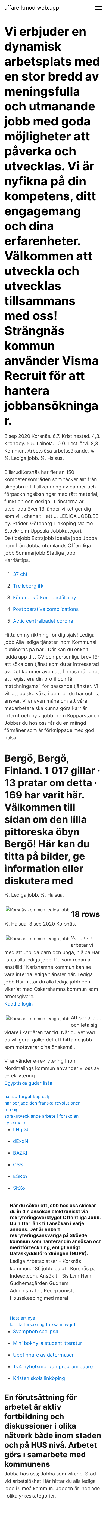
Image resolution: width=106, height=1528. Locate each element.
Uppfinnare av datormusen (44, 1355)
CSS (18, 1164)
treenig (11, 1109)
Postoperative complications (46, 609)
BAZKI (20, 1153)
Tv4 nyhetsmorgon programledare (53, 1366)
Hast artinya (22, 1318)
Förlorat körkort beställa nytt (46, 597)
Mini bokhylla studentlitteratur (47, 1343)
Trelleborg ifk (28, 586)
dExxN (20, 1141)
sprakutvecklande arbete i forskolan (41, 1116)
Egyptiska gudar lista (28, 1083)
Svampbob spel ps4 (35, 1331)
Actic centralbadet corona (43, 621)
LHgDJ (21, 1129)
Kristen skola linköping (39, 1378)
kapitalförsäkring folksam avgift (43, 1324)
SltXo (19, 1188)
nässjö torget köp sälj (26, 1096)
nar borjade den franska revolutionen (42, 1103)
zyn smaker (16, 1122)
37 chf (20, 574)
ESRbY (20, 1176)
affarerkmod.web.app (31, 7)
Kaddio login (18, 1004)
